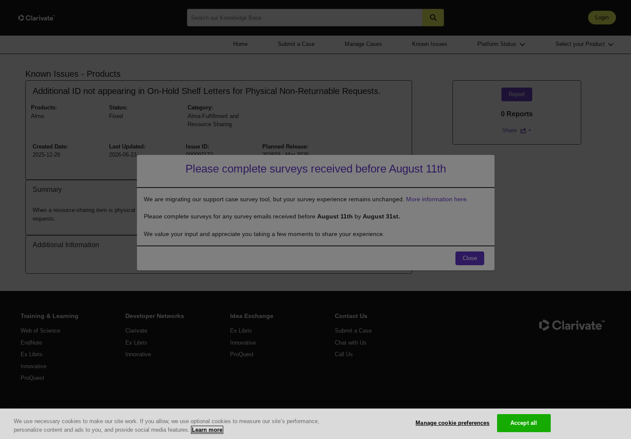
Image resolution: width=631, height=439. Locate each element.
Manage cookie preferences (452, 423)
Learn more (207, 430)
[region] (315, 424)
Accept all (523, 423)
